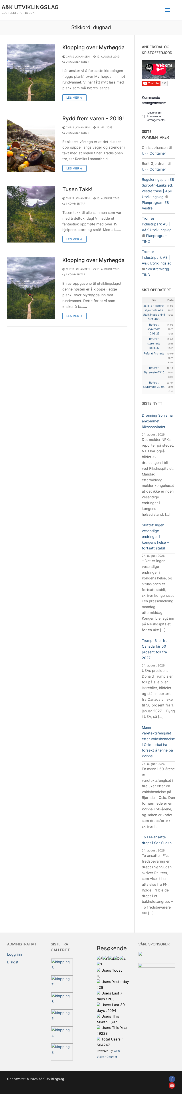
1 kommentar (75, 203)
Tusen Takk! (77, 189)
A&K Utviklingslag (30, 7)
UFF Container (154, 153)
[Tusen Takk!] (31, 214)
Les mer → (74, 97)
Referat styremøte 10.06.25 (153, 329)
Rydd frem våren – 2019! (93, 118)
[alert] (158, 116)
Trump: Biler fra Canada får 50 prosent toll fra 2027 (155, 649)
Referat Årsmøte (154, 353)
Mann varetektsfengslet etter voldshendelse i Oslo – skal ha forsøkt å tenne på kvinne (158, 741)
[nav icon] (168, 10)
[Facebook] (172, 1079)
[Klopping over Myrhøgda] (31, 72)
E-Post (12, 962)
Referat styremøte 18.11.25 (153, 343)
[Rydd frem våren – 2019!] (31, 143)
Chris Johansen (77, 56)
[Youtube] (172, 1085)
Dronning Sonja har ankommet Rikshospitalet (158, 421)
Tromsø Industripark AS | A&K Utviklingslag (157, 224)
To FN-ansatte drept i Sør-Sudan (157, 840)
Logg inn (14, 954)
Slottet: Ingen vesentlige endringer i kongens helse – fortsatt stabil (155, 536)
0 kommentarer (77, 61)
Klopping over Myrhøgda (93, 47)
